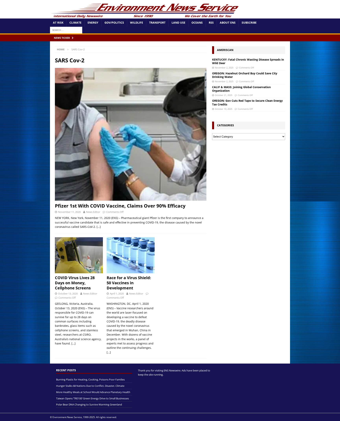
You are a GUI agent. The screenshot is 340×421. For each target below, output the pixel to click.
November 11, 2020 (69, 212)
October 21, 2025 (223, 95)
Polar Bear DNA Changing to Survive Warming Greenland (89, 404)
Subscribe (249, 22)
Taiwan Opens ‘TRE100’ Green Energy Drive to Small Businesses (92, 398)
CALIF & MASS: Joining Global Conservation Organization (241, 88)
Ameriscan (225, 50)
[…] (99, 227)
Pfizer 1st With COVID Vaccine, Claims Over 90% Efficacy (120, 205)
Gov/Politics (114, 22)
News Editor (93, 212)
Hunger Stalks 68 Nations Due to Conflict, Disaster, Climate (90, 386)
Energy (93, 22)
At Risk (58, 22)
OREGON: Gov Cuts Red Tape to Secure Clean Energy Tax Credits (247, 102)
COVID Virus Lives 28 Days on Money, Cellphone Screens (75, 283)
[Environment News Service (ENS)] (145, 16)
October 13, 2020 (68, 293)
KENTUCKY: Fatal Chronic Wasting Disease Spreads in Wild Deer (248, 61)
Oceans (197, 22)
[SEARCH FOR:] (66, 30)
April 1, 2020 (117, 293)
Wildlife (136, 22)
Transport (157, 22)
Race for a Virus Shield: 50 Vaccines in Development (129, 283)
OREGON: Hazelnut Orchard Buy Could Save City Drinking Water (244, 75)
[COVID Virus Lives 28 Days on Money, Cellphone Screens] (79, 255)
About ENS (228, 22)
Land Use (178, 22)
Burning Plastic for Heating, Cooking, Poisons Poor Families (90, 379)
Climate (75, 22)
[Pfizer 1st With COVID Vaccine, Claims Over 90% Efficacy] (130, 134)
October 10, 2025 (223, 108)
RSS (211, 22)
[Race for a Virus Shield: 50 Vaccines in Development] (131, 255)
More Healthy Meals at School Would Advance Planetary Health (93, 392)
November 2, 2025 (224, 67)
